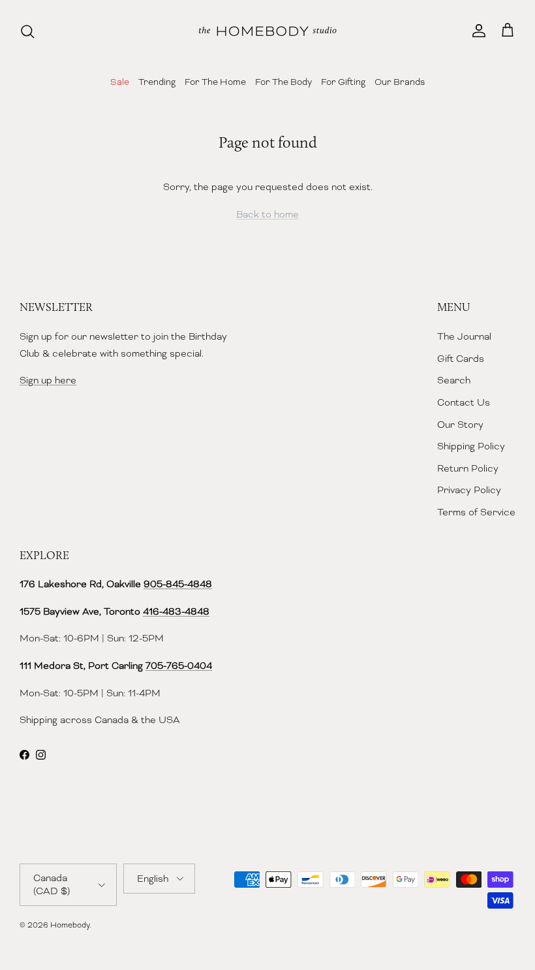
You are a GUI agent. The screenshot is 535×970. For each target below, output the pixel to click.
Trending (157, 82)
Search (453, 380)
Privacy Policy (469, 489)
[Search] (27, 31)
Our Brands (399, 82)
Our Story (460, 424)
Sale (119, 82)
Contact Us (463, 402)
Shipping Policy (471, 446)
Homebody (69, 925)
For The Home (215, 82)
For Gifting (343, 82)
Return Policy (467, 468)
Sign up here (48, 380)
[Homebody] (267, 31)
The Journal (464, 336)
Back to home (267, 214)
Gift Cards (460, 358)
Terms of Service (476, 512)
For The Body (283, 82)
